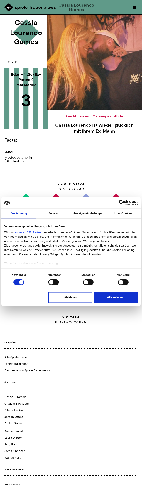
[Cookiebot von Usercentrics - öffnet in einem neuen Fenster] (121, 202)
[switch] (53, 282)
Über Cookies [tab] (123, 213)
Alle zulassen (115, 297)
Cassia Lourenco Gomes (76, 7)
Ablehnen (70, 297)
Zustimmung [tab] (19, 213)
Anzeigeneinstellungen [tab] (88, 213)
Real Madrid (26, 84)
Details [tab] (53, 213)
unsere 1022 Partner (29, 232)
